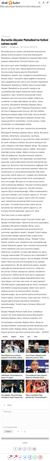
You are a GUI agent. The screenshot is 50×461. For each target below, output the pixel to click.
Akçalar (5, 336)
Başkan (13, 336)
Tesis (35, 336)
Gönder (8, 431)
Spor (28, 336)
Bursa (22, 336)
